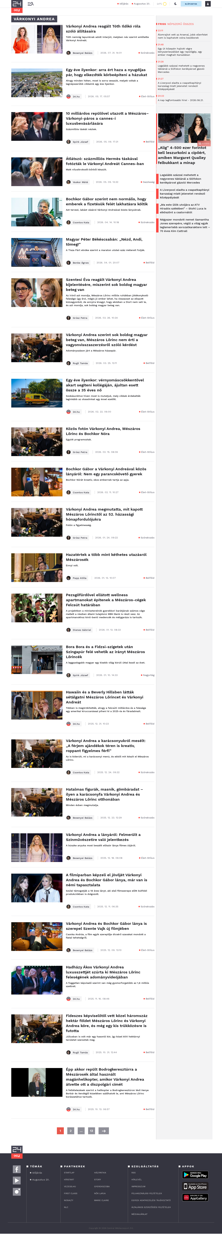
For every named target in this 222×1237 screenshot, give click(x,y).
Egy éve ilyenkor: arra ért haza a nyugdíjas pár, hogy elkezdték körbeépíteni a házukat (106, 72)
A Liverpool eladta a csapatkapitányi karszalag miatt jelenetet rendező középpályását (184, 193)
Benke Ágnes (81, 262)
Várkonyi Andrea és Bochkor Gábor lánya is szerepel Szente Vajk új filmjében (106, 926)
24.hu (76, 96)
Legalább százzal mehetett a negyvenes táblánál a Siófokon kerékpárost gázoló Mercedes (180, 178)
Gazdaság (148, 182)
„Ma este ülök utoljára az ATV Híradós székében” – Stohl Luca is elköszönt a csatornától (183, 208)
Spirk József (80, 141)
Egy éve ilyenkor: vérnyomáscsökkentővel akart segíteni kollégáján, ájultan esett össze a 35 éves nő (105, 385)
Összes (188, 24)
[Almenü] (30, 4)
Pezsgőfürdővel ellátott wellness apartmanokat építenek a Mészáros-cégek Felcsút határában (106, 600)
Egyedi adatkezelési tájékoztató (151, 1200)
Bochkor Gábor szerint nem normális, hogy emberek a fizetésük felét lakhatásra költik (107, 201)
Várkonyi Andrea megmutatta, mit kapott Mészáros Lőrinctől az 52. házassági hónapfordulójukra (104, 514)
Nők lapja (100, 1193)
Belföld (150, 141)
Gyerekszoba (102, 1186)
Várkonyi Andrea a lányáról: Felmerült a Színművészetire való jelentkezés (103, 837)
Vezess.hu (70, 1186)
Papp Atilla (79, 578)
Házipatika (100, 1172)
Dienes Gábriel (82, 630)
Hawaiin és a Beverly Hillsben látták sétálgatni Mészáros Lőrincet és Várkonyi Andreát (104, 697)
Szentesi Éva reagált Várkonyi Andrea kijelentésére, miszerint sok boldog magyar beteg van (106, 284)
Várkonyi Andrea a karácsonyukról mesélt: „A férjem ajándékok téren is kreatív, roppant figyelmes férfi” (106, 746)
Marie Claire (101, 1200)
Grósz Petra (80, 318)
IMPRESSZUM (138, 1186)
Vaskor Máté (80, 182)
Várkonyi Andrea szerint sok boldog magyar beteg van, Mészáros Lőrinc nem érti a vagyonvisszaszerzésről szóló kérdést (107, 340)
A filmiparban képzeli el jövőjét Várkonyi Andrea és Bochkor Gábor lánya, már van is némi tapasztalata (106, 880)
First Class (70, 1193)
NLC (66, 1207)
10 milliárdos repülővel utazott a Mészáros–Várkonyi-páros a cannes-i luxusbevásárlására (107, 118)
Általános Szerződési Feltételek (151, 1207)
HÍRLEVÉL (136, 1179)
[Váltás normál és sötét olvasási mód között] (175, 4)
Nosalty (68, 1200)
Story (97, 1179)
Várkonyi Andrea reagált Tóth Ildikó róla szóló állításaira (103, 28)
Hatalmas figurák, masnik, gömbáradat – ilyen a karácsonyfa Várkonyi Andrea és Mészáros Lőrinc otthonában (104, 794)
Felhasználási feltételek (146, 1193)
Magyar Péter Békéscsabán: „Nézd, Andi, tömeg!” (104, 241)
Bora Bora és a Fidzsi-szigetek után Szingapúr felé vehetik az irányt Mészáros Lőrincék (105, 652)
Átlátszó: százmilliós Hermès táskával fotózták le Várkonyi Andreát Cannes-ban (105, 161)
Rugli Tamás (80, 363)
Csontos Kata (81, 222)
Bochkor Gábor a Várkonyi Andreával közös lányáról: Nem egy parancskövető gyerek (106, 471)
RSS (133, 1172)
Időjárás (123, 3)
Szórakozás (147, 52)
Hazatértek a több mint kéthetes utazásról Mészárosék (106, 557)
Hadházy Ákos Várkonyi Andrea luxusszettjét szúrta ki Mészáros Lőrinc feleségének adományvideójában (103, 972)
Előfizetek (191, 4)
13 (91, 1131)
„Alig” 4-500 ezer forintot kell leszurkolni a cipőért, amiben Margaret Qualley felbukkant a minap (182, 155)
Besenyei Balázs (82, 53)
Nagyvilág (148, 675)
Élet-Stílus (147, 96)
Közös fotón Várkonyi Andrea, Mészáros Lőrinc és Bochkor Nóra (103, 431)
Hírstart (69, 1179)
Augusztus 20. (142, 3)
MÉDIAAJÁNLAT (139, 1214)
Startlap (69, 1172)
